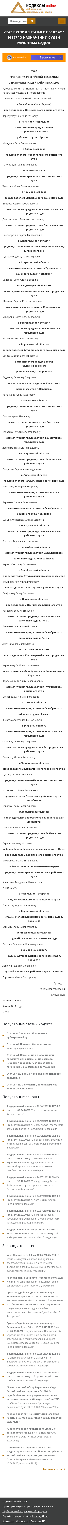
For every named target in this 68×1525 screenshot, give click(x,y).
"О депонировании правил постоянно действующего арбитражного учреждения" (35, 1281)
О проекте (22, 1521)
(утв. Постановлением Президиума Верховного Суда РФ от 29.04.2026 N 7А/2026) (33, 1397)
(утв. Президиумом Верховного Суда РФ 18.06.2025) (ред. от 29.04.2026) (31, 1434)
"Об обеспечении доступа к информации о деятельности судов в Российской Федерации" (34, 1141)
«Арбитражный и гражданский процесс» (24, 1511)
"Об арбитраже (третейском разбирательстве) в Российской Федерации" (35, 1124)
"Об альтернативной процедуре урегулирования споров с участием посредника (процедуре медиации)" (33, 1216)
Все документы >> (54, 1469)
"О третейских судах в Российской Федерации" (33, 1199)
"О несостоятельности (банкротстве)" (33, 1110)
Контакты (8, 1521)
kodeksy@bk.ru (40, 1516)
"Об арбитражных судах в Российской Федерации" (33, 1233)
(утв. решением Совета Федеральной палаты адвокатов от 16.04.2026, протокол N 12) (34, 1455)
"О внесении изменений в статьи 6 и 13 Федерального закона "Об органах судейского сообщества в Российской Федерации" (33, 1359)
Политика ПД (38, 1521)
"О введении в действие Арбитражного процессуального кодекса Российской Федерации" (33, 1183)
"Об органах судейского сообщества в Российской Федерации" (33, 1376)
